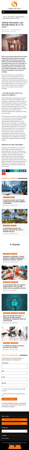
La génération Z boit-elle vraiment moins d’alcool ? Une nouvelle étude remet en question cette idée (14, 286)
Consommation (12, 31)
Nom (3, 371)
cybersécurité (14, 313)
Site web (4, 383)
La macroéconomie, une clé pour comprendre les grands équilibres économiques (14, 201)
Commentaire (5, 363)
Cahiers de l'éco (6, 29)
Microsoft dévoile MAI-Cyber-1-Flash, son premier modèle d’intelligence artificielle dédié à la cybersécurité (14, 318)
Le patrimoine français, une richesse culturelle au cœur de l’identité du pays (13, 229)
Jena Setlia (6, 205)
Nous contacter (5, 438)
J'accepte (12, 446)
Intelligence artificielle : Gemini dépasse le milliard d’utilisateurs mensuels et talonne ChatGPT (14, 258)
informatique (13, 253)
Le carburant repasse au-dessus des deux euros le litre (13, 346)
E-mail (3, 377)
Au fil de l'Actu (6, 31)
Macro (12, 197)
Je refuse (18, 446)
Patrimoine (13, 225)
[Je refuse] (27, 445)
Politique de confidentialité (15, 448)
